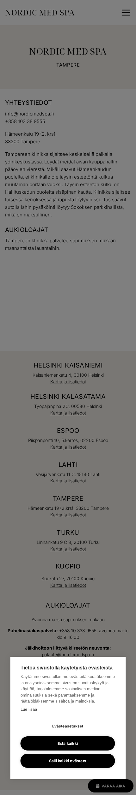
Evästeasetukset (67, 726)
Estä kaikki (68, 743)
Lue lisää (29, 709)
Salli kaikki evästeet (67, 760)
